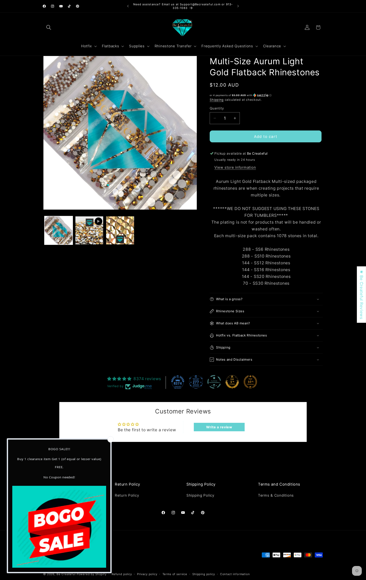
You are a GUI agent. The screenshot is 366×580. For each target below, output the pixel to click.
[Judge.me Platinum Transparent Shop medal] (214, 382)
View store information (235, 167)
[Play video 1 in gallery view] (89, 230)
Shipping (217, 99)
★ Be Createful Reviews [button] (361, 294)
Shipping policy (203, 574)
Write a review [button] (219, 427)
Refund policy (122, 574)
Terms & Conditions (276, 495)
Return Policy (127, 495)
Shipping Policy (200, 495)
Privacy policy (147, 574)
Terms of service (174, 574)
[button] (48, 27)
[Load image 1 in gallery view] (58, 230)
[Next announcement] (238, 6)
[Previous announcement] (128, 6)
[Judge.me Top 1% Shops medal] (232, 382)
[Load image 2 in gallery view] (120, 230)
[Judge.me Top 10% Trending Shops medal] (250, 382)
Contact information (235, 574)
